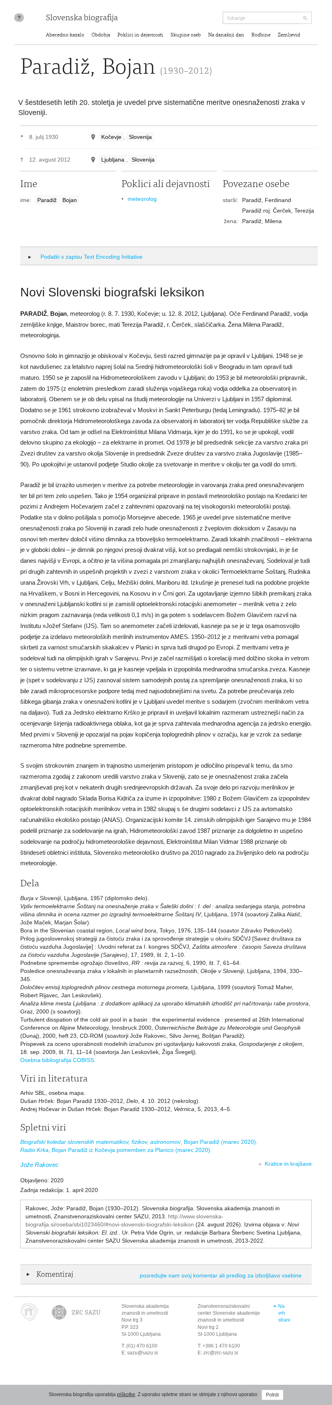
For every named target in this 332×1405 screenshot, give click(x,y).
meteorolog (142, 199)
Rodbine (260, 35)
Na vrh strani (284, 1313)
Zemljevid (289, 35)
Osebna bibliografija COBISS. (58, 1060)
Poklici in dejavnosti (140, 35)
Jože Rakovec (39, 1164)
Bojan (69, 200)
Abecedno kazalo (65, 35)
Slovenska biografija (82, 18)
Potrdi (272, 1395)
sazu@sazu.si (142, 1353)
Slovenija (140, 137)
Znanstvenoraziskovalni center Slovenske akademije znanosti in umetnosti (229, 1313)
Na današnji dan (226, 35)
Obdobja (101, 35)
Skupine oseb (185, 35)
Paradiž (47, 200)
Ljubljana (112, 159)
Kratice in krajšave (288, 1163)
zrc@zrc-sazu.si (220, 1353)
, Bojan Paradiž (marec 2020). (139, 1142)
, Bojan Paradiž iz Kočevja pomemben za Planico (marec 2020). (116, 1150)
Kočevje (111, 137)
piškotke (126, 1394)
